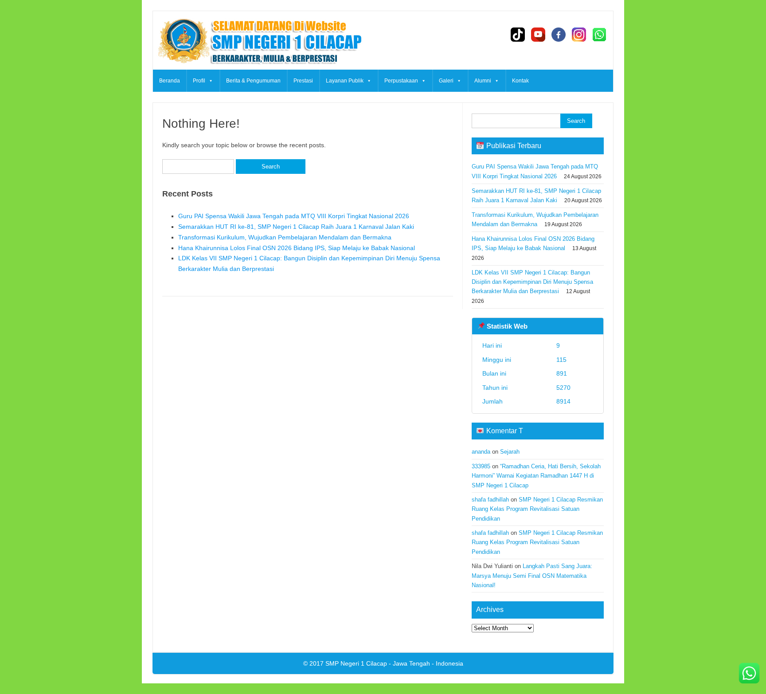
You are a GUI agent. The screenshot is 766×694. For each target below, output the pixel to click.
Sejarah (510, 451)
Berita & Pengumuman (253, 81)
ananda (481, 451)
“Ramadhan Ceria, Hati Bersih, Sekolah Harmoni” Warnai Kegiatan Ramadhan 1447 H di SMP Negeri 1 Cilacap (536, 476)
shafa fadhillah (490, 499)
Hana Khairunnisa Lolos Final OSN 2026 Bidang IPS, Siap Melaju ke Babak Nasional (296, 247)
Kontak (520, 81)
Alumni (482, 81)
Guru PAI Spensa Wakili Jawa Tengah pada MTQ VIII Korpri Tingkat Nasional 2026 (293, 216)
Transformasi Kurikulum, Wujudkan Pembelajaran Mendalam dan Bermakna (284, 237)
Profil (199, 81)
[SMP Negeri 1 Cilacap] (258, 66)
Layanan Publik (344, 81)
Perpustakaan (401, 81)
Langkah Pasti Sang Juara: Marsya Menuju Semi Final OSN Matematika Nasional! (532, 575)
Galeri (446, 81)
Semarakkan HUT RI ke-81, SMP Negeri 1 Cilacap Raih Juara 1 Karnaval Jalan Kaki (296, 226)
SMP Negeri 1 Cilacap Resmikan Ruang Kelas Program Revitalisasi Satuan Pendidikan (537, 509)
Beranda (169, 81)
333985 (481, 466)
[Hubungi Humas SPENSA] (749, 675)
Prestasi (303, 81)
